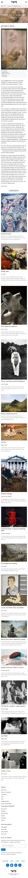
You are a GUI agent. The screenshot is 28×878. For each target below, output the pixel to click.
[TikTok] (19, 865)
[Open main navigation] (5, 2)
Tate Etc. (3, 6)
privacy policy (18, 852)
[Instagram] (15, 865)
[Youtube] (11, 865)
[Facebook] (7, 865)
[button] (25, 2)
